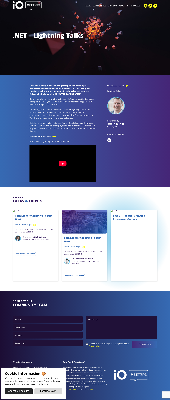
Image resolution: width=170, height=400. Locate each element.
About (122, 5)
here (54, 136)
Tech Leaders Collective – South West (33, 217)
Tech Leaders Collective (25, 254)
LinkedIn (90, 389)
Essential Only (48, 391)
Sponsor (112, 5)
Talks (88, 5)
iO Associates (71, 389)
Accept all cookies (18, 391)
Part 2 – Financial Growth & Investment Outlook (129, 217)
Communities (99, 5)
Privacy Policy (94, 346)
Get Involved (133, 5)
